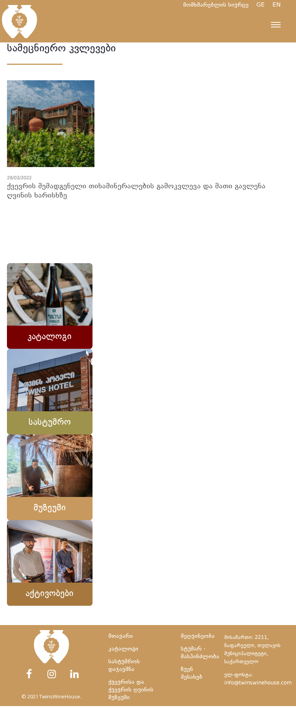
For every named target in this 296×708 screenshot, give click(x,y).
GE (264, 5)
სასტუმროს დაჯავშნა (124, 665)
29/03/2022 (19, 178)
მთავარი (120, 636)
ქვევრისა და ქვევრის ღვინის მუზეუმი (130, 690)
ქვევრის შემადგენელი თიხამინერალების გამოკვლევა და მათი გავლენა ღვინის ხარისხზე (136, 191)
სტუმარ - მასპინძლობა (199, 653)
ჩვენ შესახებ (191, 673)
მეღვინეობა (198, 636)
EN (280, 5)
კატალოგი (123, 649)
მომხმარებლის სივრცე (216, 5)
